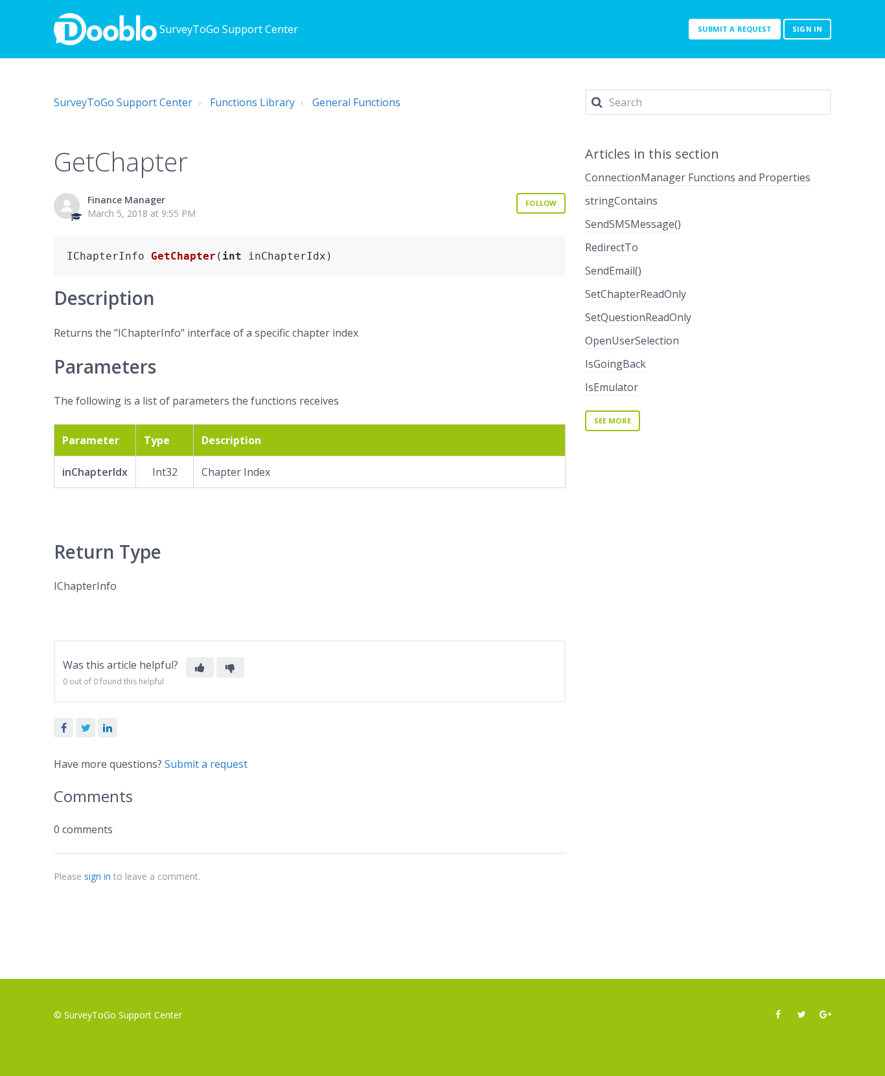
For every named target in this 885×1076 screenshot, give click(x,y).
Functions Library (252, 102)
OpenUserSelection (632, 340)
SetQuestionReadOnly (638, 317)
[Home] (105, 29)
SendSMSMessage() (633, 224)
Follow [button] (541, 203)
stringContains (621, 201)
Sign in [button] (807, 29)
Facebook (63, 727)
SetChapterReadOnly (635, 294)
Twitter (85, 727)
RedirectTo (611, 247)
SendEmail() (613, 270)
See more (612, 420)
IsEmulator (611, 387)
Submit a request (735, 29)
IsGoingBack (615, 364)
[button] (200, 667)
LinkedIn (107, 727)
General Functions (356, 102)
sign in (97, 876)
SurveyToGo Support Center (123, 102)
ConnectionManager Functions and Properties (697, 177)
